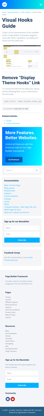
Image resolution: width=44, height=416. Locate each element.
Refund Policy (10, 315)
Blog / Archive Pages (12, 185)
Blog (7, 331)
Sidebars (7, 193)
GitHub (8, 336)
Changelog (9, 343)
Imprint (8, 317)
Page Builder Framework (26, 412)
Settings (7, 199)
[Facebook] (8, 399)
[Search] (37, 170)
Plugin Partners (11, 351)
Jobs (6, 346)
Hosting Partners (11, 349)
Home (4, 12)
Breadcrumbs (9, 191)
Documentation (13, 12)
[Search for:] (22, 170)
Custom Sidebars (11, 196)
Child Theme (10, 341)
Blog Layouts (9, 188)
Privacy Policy (10, 312)
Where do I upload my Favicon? (16, 212)
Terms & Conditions (12, 310)
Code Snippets (26, 12)
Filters (6, 204)
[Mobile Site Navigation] (41, 4)
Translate (8, 338)
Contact (8, 300)
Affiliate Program (11, 302)
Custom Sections (13, 123)
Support (8, 307)
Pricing (7, 297)
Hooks (9, 121)
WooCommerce (11, 305)
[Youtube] (13, 399)
